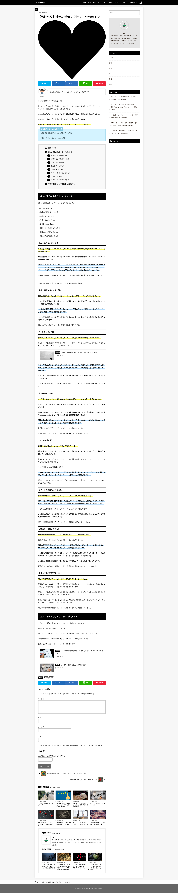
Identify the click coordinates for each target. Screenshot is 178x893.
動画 (110, 63)
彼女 (47, 677)
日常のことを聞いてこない (58, 176)
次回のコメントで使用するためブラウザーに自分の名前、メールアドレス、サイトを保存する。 (72, 745)
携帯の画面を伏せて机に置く (59, 159)
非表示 (54, 148)
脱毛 (89, 2)
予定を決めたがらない (57, 166)
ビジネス (104, 2)
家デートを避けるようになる (59, 173)
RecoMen (40, 2)
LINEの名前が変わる (56, 169)
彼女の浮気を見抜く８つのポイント (59, 152)
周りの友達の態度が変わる (58, 180)
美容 (84, 2)
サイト (40, 736)
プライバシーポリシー (121, 2)
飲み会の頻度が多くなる (58, 155)
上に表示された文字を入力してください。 (52, 756)
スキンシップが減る (56, 162)
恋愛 (94, 2)
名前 (40, 717)
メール (41, 727)
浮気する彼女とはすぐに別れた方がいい (60, 184)
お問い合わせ (133, 2)
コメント (41, 699)
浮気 (52, 677)
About (111, 2)
